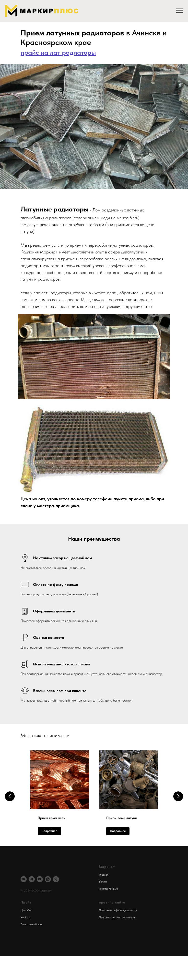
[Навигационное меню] (179, 11)
